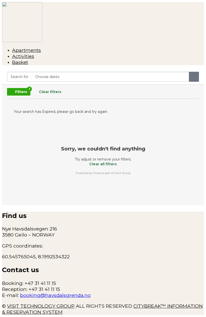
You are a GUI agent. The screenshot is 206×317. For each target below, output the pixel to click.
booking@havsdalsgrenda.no (55, 295)
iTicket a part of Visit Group (112, 173)
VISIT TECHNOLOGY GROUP (41, 306)
